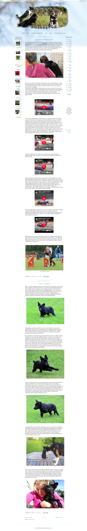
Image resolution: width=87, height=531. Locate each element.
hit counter (69, 132)
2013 (69, 89)
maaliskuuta (70, 74)
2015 (69, 85)
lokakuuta (70, 53)
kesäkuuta (70, 67)
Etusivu (23, 33)
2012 (69, 90)
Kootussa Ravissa (18, 89)
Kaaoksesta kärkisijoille (44, 39)
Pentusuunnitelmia (21, 103)
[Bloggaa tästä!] (45, 276)
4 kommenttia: (38, 512)
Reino (46, 33)
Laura (28, 33)
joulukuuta (70, 46)
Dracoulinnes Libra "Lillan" (37, 33)
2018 (69, 43)
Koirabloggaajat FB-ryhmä (59, 33)
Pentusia (20, 72)
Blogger (50, 528)
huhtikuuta (70, 70)
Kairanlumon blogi (18, 70)
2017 (69, 45)
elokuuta (70, 58)
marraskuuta (70, 50)
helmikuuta (70, 77)
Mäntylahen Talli (18, 78)
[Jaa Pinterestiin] (48, 276)
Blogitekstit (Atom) (31, 519)
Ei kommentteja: (39, 276)
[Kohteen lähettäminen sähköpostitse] (44, 276)
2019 (69, 41)
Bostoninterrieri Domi (18, 109)
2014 (69, 87)
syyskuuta (70, 55)
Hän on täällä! (44, 284)
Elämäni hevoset (21, 51)
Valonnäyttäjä (18, 99)
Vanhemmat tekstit (59, 517)
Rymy (51, 33)
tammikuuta (70, 80)
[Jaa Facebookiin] (47, 276)
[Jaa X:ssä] (46, 276)
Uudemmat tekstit (28, 517)
